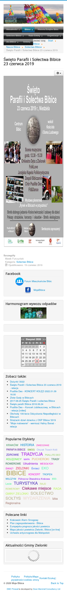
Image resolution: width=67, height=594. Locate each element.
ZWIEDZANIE (42, 445)
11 (26, 353)
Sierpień (30, 339)
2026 (38, 339)
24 (23, 360)
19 (30, 357)
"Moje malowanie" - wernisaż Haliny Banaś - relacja (33, 425)
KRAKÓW (12, 445)
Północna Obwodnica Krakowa (34, 478)
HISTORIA (27, 445)
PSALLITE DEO (52, 454)
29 (40, 360)
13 (33, 353)
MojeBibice (39, 290)
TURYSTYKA (26, 483)
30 (44, 360)
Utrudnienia (30, 463)
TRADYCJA (32, 454)
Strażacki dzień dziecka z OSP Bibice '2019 (33, 420)
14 (37, 353)
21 (37, 357)
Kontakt (43, 578)
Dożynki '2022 (17, 381)
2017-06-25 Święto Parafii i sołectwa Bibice (32, 400)
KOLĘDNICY (14, 459)
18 (26, 357)
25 (26, 360)
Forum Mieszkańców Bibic (38, 281)
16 (44, 353)
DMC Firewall (12, 588)
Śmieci (35, 468)
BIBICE (16, 472)
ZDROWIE (12, 454)
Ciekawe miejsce (36, 488)
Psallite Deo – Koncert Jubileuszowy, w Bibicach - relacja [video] (35, 408)
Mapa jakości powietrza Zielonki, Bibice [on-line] (35, 529)
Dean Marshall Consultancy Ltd (46, 588)
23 (44, 357)
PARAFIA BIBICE (15, 449)
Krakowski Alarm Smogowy (24, 520)
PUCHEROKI (40, 459)
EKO (45, 467)
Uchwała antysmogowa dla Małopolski (30, 532)
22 (40, 357)
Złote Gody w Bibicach (22, 397)
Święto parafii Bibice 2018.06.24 (26, 404)
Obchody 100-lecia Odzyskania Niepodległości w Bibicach (35, 415)
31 (23, 364)
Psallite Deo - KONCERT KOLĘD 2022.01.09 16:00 (33, 392)
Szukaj (51, 578)
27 (33, 360)
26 (30, 360)
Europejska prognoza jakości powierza (30, 526)
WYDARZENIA (36, 498)
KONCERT (34, 474)
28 (37, 360)
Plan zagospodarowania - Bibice (26, 523)
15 (40, 353)
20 (33, 357)
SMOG (31, 449)
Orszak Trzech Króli (47, 449)
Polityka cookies (28, 578)
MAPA (27, 459)
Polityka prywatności (17, 578)
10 (23, 353)
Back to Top (57, 583)
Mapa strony (36, 578)
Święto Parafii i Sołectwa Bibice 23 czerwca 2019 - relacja (35, 386)
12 (30, 353)
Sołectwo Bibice (24, 261)
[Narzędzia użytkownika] (58, 73)
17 (23, 357)
